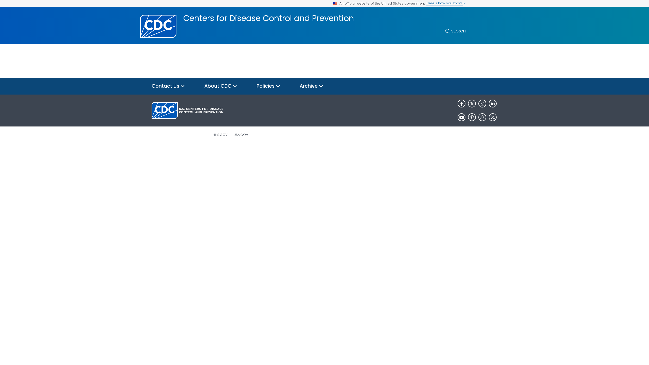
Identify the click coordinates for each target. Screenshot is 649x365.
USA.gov (240, 134)
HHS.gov (220, 134)
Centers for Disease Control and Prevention (268, 18)
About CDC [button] (218, 86)
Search (458, 31)
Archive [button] (309, 86)
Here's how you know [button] (444, 3)
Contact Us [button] (166, 86)
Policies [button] (266, 86)
